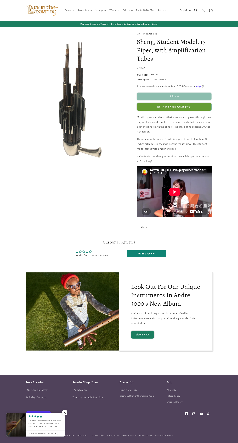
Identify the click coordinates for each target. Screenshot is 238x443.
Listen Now (142, 334)
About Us (171, 390)
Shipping (141, 80)
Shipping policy (145, 435)
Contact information (164, 435)
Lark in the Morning (80, 435)
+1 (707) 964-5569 (128, 390)
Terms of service (129, 435)
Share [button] (144, 227)
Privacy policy (113, 435)
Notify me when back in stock (174, 106)
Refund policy (98, 435)
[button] (69, 10)
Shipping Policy (174, 402)
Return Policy (173, 396)
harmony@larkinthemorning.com (137, 396)
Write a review (146, 253)
